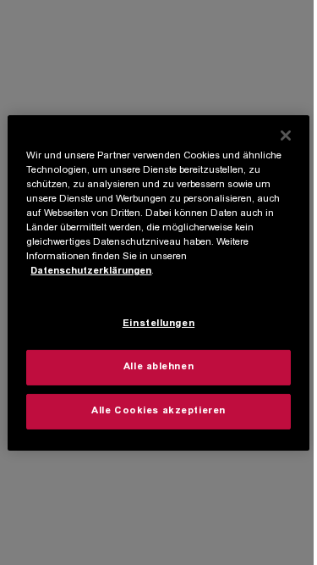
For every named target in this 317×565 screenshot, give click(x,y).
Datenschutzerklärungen (90, 271)
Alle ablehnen (158, 367)
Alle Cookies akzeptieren (158, 411)
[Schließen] (285, 134)
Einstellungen (158, 324)
